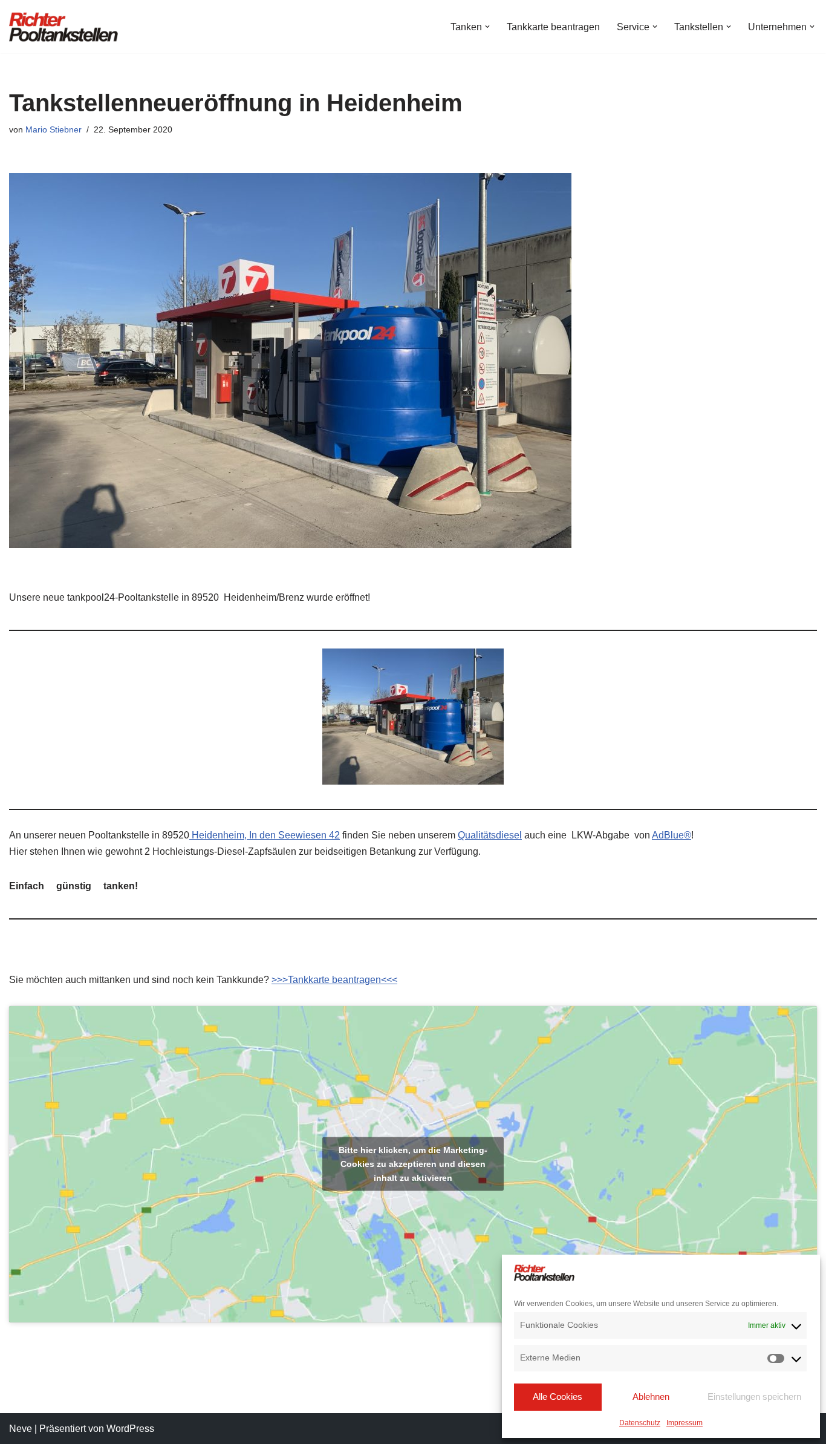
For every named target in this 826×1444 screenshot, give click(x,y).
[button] (487, 26)
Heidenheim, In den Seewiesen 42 (264, 835)
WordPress (130, 1428)
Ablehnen (651, 1396)
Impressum (684, 1423)
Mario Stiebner (53, 129)
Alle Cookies (557, 1396)
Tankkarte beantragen (553, 27)
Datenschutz (639, 1423)
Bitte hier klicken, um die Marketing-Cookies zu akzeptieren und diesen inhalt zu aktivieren (413, 1164)
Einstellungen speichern (754, 1396)
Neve (20, 1428)
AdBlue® (671, 835)
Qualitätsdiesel (490, 835)
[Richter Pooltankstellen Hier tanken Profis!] (63, 26)
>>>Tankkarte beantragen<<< (334, 980)
